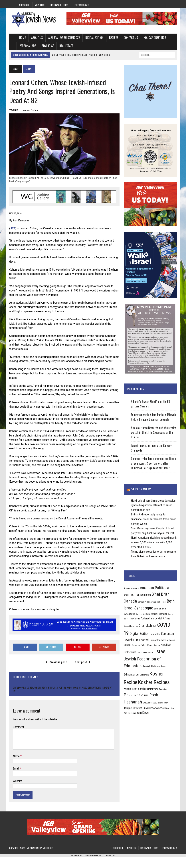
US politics (169, 708)
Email (16, 768)
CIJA (154, 626)
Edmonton (155, 633)
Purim (145, 695)
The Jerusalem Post (140, 489)
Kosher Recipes (154, 682)
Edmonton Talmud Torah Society (146, 645)
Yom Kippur (143, 712)
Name (16, 756)
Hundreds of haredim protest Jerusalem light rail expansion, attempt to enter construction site (153, 505)
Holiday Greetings (59, 5)
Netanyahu (152, 689)
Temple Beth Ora (133, 708)
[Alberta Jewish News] (35, 19)
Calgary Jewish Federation (155, 614)
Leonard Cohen (30, 110)
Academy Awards (131, 588)
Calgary (139, 614)
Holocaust (130, 652)
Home (22, 37)
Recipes (113, 37)
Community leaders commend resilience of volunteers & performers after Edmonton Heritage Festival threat (153, 463)
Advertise (40, 5)
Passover (132, 694)
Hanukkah (166, 644)
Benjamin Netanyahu (147, 602)
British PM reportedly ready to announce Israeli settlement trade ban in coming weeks (153, 519)
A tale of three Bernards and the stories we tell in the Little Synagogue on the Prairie (153, 432)
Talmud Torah (162, 703)
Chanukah (145, 625)
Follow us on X (81, 5)
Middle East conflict (135, 689)
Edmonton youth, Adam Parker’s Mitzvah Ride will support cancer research (153, 417)
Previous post (58, 662)
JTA (12, 228)
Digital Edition (94, 37)
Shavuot (146, 702)
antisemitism (144, 594)
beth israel (161, 602)
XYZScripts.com (108, 855)
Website (17, 781)
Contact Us (131, 37)
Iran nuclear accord (146, 652)
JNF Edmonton (142, 675)
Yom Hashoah (130, 713)
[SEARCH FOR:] (157, 54)
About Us (37, 37)
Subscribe (24, 5)
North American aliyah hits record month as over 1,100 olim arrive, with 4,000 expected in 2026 (154, 542)
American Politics (153, 587)
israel (161, 651)
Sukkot (153, 702)
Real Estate (66, 46)
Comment (18, 727)
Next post (81, 662)
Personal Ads (27, 46)
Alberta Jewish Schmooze (64, 37)
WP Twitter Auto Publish (81, 855)
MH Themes (48, 848)
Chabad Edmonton (131, 626)
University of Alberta (153, 708)
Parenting (163, 689)
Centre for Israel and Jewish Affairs (151, 618)
